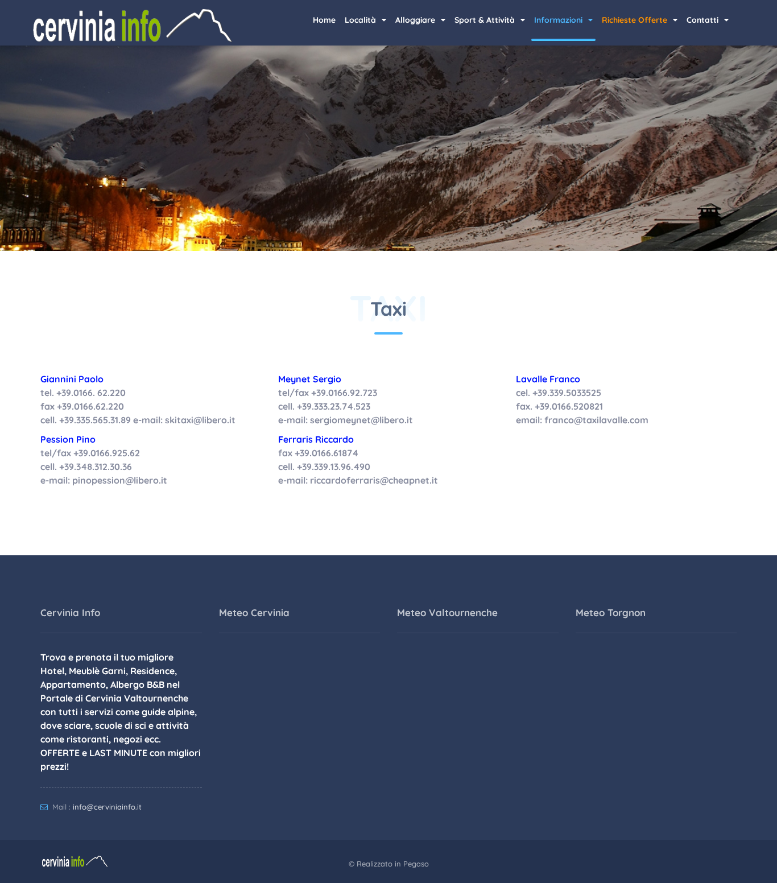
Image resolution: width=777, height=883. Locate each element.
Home (324, 20)
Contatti (704, 20)
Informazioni (559, 20)
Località (361, 20)
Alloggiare (416, 20)
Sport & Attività (485, 20)
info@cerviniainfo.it (107, 806)
